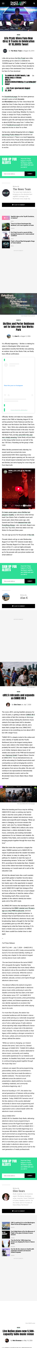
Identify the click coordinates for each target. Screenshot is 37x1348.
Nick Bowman (17, 1340)
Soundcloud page (10, 97)
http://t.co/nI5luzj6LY (28, 81)
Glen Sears (17, 705)
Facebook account (13, 125)
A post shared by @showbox (19, 410)
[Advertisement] (18, 270)
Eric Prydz (21, 58)
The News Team (16, 51)
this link (31, 535)
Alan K (17, 336)
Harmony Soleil (11, 755)
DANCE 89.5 (30, 715)
